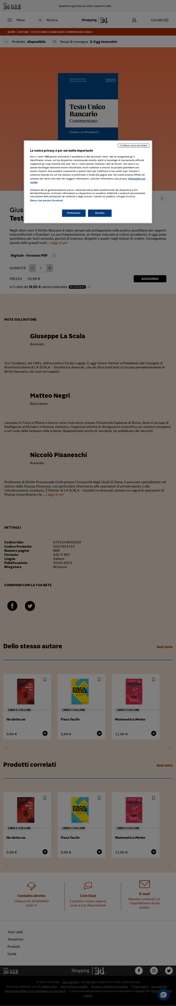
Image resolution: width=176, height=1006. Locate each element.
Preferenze (73, 213)
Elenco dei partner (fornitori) (46, 200)
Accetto (100, 213)
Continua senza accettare (133, 145)
